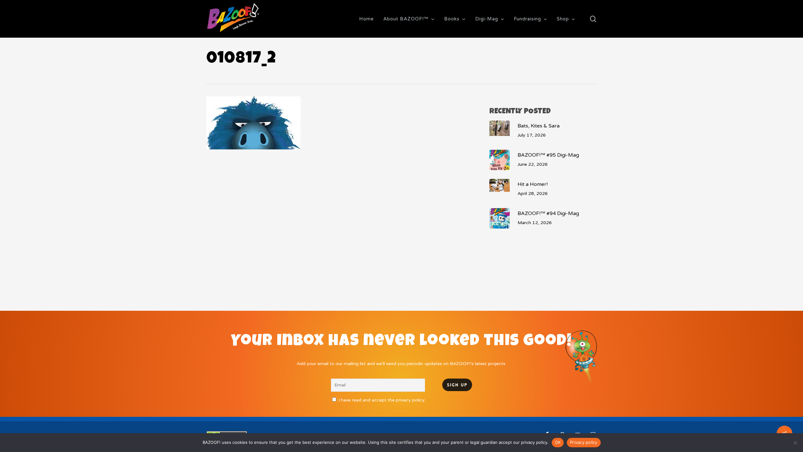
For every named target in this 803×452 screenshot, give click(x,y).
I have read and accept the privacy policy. (381, 400)
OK (558, 442)
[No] (795, 442)
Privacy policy (584, 442)
